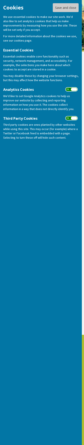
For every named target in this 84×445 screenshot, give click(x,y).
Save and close (65, 8)
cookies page (22, 40)
